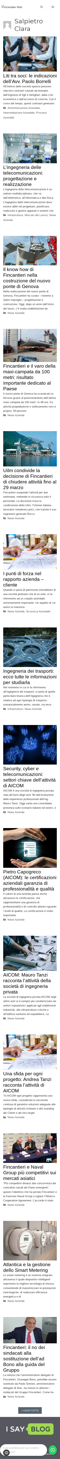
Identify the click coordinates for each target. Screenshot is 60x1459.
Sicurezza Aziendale (38, 611)
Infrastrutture (15, 215)
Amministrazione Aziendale (24, 108)
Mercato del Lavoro (36, 215)
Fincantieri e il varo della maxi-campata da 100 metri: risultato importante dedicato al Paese (29, 377)
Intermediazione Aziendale (19, 112)
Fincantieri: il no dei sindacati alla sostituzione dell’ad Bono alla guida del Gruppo (24, 1359)
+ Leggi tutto (30, 1410)
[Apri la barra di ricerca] (41, 7)
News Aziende (16, 313)
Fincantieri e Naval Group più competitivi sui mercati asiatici (29, 1172)
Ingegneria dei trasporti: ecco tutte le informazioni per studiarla (30, 676)
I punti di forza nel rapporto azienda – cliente (23, 579)
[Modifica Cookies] (6, 1453)
